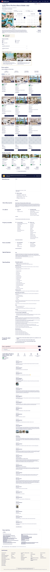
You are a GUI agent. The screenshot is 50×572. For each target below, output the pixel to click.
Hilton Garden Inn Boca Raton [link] (25, 538)
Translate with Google (18, 457)
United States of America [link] (6, 546)
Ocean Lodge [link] (23, 539)
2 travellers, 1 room (30, 11)
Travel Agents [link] (22, 559)
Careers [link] (41, 555)
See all (3, 44)
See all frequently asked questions (20, 342)
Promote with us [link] (23, 558)
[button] (18, 17)
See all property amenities (18, 239)
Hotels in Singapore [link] (4, 561)
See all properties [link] (5, 3)
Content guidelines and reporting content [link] (34, 558)
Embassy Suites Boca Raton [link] (24, 536)
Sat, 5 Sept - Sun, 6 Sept (18, 11)
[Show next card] (40, 162)
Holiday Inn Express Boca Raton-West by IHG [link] (9, 535)
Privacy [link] (31, 555)
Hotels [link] (2, 546)
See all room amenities (18, 248)
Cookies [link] (31, 556)
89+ (39, 26)
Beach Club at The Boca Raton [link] (25, 540)
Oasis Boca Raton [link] (23, 541)
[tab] (4, 532)
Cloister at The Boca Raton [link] (6, 536)
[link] (39, 3)
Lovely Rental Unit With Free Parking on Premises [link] (9, 542)
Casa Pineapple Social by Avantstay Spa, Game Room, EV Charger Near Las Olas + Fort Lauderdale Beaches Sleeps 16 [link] (29, 543)
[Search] (40, 350)
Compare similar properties (22, 171)
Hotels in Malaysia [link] (4, 565)
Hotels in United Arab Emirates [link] (5, 555)
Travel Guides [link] (41, 556)
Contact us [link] (12, 556)
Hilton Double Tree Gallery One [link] (7, 541)
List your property (35, 1)
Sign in (47, 1)
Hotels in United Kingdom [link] (4, 556)
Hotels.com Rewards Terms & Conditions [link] (34, 560)
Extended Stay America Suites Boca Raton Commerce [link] (10, 538)
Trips (43, 1)
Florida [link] (11, 546)
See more (16, 200)
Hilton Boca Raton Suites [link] (24, 535)
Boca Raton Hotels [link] (14, 546)
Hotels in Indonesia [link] (4, 560)
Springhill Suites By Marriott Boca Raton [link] (26, 537)
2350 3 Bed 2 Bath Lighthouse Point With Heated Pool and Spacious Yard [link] (10, 540)
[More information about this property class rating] (5, 6)
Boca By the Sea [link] (5, 539)
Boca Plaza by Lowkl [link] (5, 537)
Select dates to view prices (9, 94)
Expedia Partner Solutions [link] (24, 557)
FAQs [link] (11, 555)
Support (40, 1)
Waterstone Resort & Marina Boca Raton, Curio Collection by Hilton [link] (29, 534)
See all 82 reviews (7, 36)
